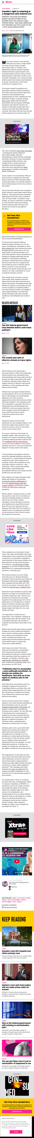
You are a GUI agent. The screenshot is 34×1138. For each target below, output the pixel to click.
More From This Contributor (15, 880)
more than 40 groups (24, 151)
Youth (9, 900)
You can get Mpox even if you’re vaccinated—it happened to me (16, 1062)
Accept (16, 1131)
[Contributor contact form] (10, 889)
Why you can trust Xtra (10, 907)
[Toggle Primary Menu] (3, 2)
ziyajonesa (14, 887)
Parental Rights (7, 901)
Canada (19, 901)
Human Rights (16, 900)
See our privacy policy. (10, 1127)
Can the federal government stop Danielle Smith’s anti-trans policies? (16, 327)
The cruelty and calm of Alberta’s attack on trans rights (16, 358)
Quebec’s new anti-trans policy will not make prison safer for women (16, 987)
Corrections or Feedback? (9, 905)
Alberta (23, 900)
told (24, 581)
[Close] (30, 1118)
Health (14, 898)
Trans (14, 901)
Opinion (4, 900)
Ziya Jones (6, 30)
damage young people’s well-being (14, 707)
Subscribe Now (19, 229)
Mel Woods (6, 363)
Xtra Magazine (9, 2)
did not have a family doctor (20, 587)
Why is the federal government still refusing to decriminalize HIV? (16, 1025)
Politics (4, 323)
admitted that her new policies (16, 441)
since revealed (16, 769)
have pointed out (8, 248)
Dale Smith (6, 333)
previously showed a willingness (13, 481)
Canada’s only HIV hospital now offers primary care (16, 952)
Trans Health (6, 8)
